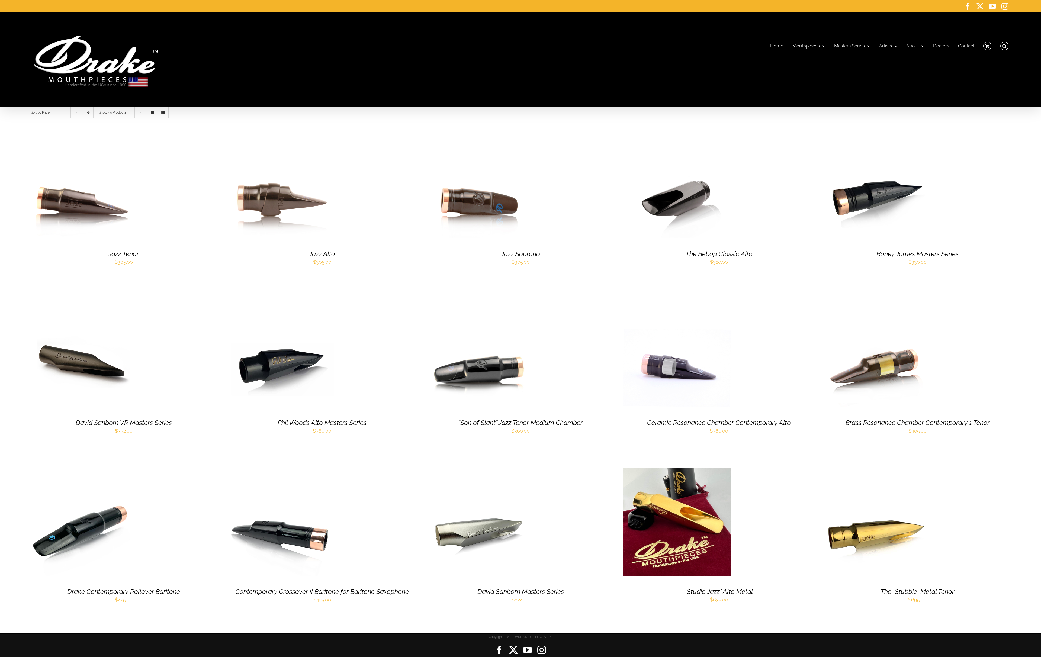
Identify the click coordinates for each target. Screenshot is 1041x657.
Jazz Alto (322, 254)
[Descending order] (88, 112)
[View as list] (163, 112)
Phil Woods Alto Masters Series (322, 423)
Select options (66, 185)
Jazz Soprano (520, 254)
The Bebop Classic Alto (719, 254)
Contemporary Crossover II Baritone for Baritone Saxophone (322, 591)
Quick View (102, 185)
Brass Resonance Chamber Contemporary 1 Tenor (917, 423)
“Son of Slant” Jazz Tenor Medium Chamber (520, 423)
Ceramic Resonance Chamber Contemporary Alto (719, 423)
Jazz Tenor (123, 254)
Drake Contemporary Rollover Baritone (123, 591)
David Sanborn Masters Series (520, 591)
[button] (1004, 44)
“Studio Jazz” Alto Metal (719, 591)
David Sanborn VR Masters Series (124, 423)
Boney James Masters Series (917, 254)
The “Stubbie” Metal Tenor (917, 591)
